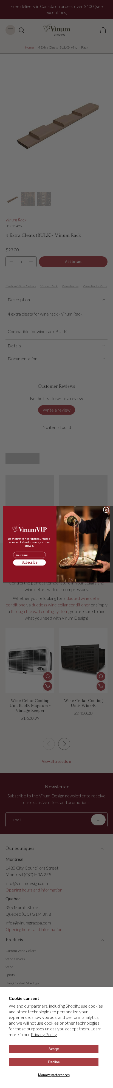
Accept (54, 1049)
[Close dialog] (106, 509)
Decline (54, 1062)
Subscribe (30, 562)
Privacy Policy (44, 1034)
